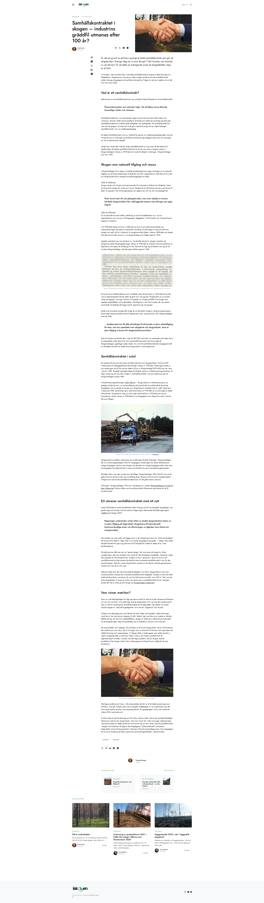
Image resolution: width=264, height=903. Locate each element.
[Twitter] (185, 892)
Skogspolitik (116, 740)
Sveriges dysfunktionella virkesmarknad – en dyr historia (151, 784)
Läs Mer (104, 845)
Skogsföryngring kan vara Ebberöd (122, 783)
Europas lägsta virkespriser (144, 582)
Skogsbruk (75, 16)
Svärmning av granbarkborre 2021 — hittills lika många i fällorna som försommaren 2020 (130, 837)
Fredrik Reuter (81, 48)
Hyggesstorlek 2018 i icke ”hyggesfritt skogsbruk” (172, 835)
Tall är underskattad (81, 834)
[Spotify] (191, 892)
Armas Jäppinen (122, 852)
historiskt (137, 176)
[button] (73, 4)
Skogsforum (155, 454)
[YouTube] (188, 892)
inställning (105, 513)
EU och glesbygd (148, 778)
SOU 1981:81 (130, 382)
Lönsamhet (105, 740)
